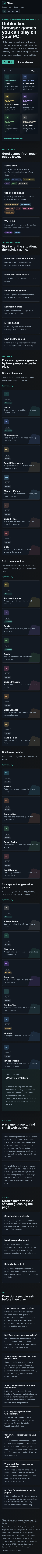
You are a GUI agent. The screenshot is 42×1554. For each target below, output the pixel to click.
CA (13, 11)
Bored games (6, 1532)
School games (32, 1541)
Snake (14, 183)
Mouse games (27, 1538)
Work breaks (6, 1544)
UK (9, 11)
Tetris (7, 183)
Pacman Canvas (29, 180)
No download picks (33, 1530)
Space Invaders (28, 208)
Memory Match (25, 204)
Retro (16, 7)
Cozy (10, 7)
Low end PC (6, 1538)
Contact (5, 1547)
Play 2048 (8, 62)
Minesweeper (16, 180)
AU (17, 11)
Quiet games (30, 1535)
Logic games (21, 1541)
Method (22, 7)
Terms (18, 1547)
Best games (17, 1532)
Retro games (6, 1535)
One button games (8, 1541)
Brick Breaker (9, 212)
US (4, 11)
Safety (20, 1527)
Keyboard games (18, 1535)
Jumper (17, 232)
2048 (7, 180)
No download (29, 1527)
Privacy (11, 1547)
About (4, 1527)
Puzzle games (28, 1532)
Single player (16, 1538)
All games (5, 1530)
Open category (7, 386)
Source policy (26, 1547)
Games (4, 7)
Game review (12, 1527)
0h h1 (18, 208)
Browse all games (25, 62)
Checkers (8, 232)
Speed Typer (9, 208)
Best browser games (17, 1530)
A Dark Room (23, 183)
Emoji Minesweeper (11, 204)
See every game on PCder (13, 138)
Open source (28, 1544)
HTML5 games (17, 1544)
